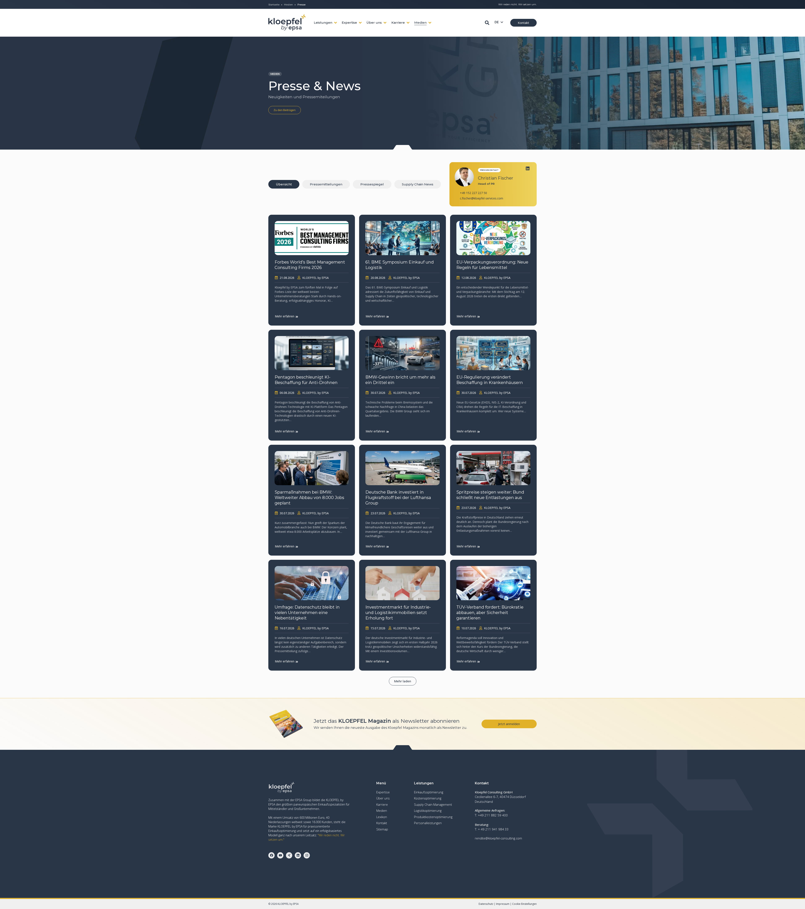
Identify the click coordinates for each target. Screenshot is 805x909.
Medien (288, 4)
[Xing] (289, 855)
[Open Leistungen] (335, 22)
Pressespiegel (372, 184)
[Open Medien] (430, 22)
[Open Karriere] (408, 22)
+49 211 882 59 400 (493, 815)
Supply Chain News (417, 184)
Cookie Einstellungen (524, 904)
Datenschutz (486, 904)
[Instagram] (307, 855)
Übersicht (284, 184)
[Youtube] (280, 855)
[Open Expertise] (360, 22)
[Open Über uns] (385, 22)
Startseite (273, 4)
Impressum (502, 904)
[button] (402, 681)
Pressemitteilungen (326, 184)
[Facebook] (271, 855)
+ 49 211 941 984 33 (493, 829)
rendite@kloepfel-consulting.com (498, 838)
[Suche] (487, 23)
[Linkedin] (528, 168)
